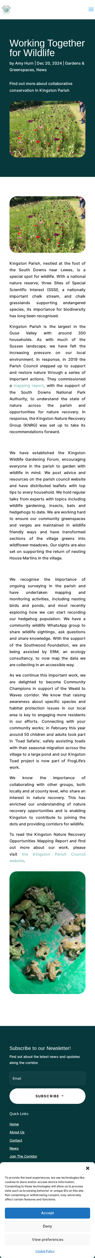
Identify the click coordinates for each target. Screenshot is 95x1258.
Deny (47, 1226)
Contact (16, 1140)
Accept (47, 1213)
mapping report (29, 385)
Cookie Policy (45, 1251)
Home (14, 1124)
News (41, 69)
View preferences (47, 1239)
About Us (17, 1132)
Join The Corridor (23, 1156)
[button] (87, 1168)
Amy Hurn (24, 63)
